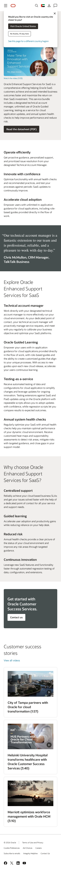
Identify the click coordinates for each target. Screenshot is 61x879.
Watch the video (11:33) (13, 78)
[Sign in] (49, 5)
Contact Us (45, 853)
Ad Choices (27, 848)
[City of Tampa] (30, 683)
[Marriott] (30, 793)
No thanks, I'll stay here (19, 33)
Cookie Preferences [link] (12, 848)
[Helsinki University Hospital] (30, 736)
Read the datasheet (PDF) (21, 129)
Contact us (16, 617)
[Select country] (43, 5)
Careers (39, 848)
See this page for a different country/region (28, 41)
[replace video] (30, 61)
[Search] (36, 5)
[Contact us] (55, 5)
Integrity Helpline (30, 853)
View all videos (12, 660)
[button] (6, 5)
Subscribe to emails (12, 853)
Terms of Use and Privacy (32, 842)
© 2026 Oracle (10, 842)
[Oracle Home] (13, 5)
